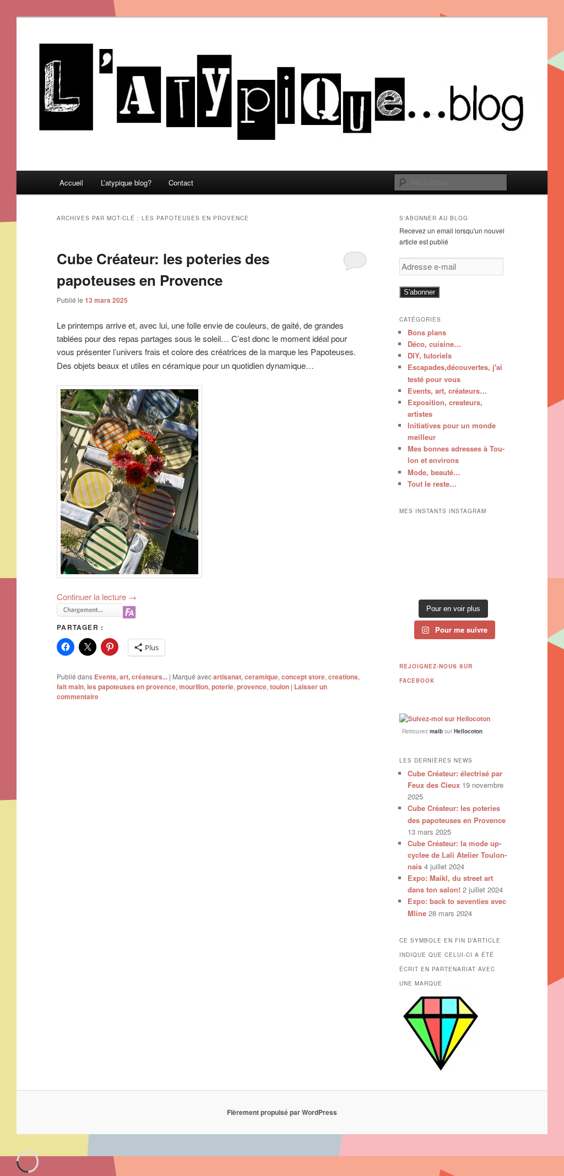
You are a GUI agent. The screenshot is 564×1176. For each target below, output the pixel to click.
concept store (303, 677)
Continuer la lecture (97, 596)
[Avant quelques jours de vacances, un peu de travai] (491, 581)
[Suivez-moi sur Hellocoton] (444, 718)
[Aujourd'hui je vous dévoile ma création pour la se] (491, 557)
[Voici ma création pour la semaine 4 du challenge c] (453, 557)
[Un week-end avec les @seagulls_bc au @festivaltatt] (453, 534)
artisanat (227, 677)
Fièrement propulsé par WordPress (282, 1112)
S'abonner (419, 292)
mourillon (193, 687)
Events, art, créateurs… (447, 390)
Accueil (71, 182)
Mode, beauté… (434, 472)
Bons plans (427, 332)
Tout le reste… (432, 483)
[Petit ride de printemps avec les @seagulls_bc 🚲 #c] (491, 534)
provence (252, 687)
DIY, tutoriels (430, 355)
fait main (70, 687)
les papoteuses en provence (131, 687)
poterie (223, 687)
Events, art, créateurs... (130, 677)
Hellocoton (468, 731)
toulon (279, 687)
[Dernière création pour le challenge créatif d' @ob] (415, 557)
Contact (181, 182)
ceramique (261, 677)
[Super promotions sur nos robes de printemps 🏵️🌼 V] (415, 534)
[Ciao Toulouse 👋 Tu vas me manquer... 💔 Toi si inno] (453, 581)
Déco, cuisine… (434, 344)
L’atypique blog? (126, 182)
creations (343, 677)
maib (436, 731)
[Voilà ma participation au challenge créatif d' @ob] (415, 581)
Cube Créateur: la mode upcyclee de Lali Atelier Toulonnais (457, 855)
